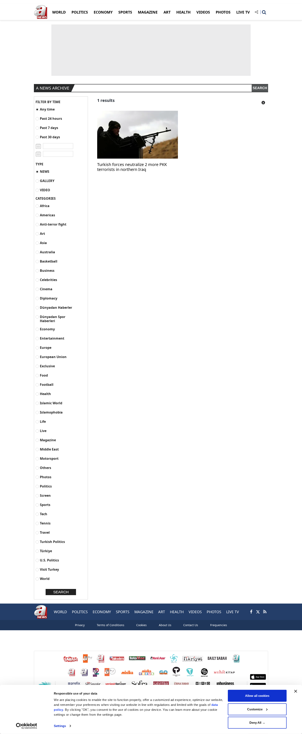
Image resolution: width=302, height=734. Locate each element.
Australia (47, 252)
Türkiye (46, 551)
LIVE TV (243, 12)
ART (167, 12)
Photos (45, 477)
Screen (45, 495)
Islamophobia (51, 412)
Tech (43, 514)
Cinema (46, 289)
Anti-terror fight (53, 224)
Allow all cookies (257, 695)
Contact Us (190, 625)
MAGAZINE (148, 12)
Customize (255, 709)
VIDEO (45, 190)
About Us (165, 625)
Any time (47, 109)
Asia (43, 243)
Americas (47, 215)
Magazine (48, 440)
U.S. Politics (49, 560)
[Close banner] (295, 691)
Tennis (45, 523)
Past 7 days (49, 128)
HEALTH (183, 12)
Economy (47, 329)
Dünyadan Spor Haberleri (52, 319)
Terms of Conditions (110, 625)
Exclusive (47, 366)
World (45, 578)
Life (43, 421)
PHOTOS (223, 12)
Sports (45, 504)
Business (47, 270)
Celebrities (48, 280)
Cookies (141, 625)
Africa (45, 206)
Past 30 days (50, 137)
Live (43, 431)
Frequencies (218, 625)
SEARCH (260, 88)
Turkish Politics (52, 541)
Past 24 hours (51, 118)
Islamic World (51, 403)
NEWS (44, 171)
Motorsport (49, 458)
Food (44, 375)
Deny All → (257, 722)
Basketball (48, 261)
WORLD (59, 12)
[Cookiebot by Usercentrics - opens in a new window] (27, 726)
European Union (53, 357)
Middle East (49, 449)
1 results (106, 100)
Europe (45, 347)
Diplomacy (48, 298)
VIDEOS (203, 12)
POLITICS (79, 12)
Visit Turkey (49, 569)
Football (46, 384)
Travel (45, 532)
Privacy (80, 625)
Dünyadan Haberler (56, 307)
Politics (46, 486)
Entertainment (52, 338)
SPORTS (125, 12)
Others (45, 468)
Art (42, 233)
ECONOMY (103, 12)
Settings (60, 726)
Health (45, 394)
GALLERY (47, 181)
